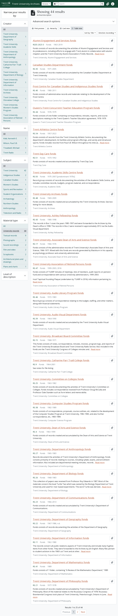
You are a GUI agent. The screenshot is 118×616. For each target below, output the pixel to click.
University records (14, 231)
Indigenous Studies (14, 176)
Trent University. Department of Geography (14, 37)
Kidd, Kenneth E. (14, 139)
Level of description (9, 275)
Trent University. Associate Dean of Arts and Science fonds (65, 240)
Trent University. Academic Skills (14, 45)
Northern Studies (14, 204)
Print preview (39, 28)
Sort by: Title (89, 33)
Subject (7, 160)
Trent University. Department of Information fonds (61, 538)
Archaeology (14, 199)
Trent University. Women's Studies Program (14, 108)
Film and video (14, 250)
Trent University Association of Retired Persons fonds (62, 264)
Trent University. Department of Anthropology (14, 54)
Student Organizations (14, 195)
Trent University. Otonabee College (14, 98)
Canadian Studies (14, 180)
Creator (7, 23)
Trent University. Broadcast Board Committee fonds (61, 336)
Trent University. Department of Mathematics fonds (61, 562)
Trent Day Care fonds (44, 153)
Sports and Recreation (14, 190)
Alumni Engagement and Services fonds (54, 40)
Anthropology (14, 209)
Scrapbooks (14, 255)
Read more (99, 54)
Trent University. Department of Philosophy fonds (60, 581)
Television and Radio (14, 213)
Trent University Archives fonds (50, 194)
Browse (46, 4)
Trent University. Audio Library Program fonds (58, 293)
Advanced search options (46, 21)
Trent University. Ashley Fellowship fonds (55, 215)
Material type (10, 220)
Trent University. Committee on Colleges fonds (58, 379)
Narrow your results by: (15, 14)
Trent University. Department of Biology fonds (58, 473)
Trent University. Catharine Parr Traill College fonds (61, 360)
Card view (66, 28)
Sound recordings (14, 245)
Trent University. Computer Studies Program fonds (61, 403)
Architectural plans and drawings (14, 260)
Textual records (14, 236)
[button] (107, 3)
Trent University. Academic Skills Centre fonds (58, 172)
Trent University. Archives (14, 91)
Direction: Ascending (106, 33)
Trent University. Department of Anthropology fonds (62, 449)
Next (83, 612)
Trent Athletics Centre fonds (48, 129)
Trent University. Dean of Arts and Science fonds (59, 427)
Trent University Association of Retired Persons (14, 118)
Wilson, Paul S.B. (14, 144)
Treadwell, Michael (14, 148)
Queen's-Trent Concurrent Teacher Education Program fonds (66, 108)
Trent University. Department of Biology (14, 73)
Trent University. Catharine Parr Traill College (14, 65)
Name (6, 128)
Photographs (14, 241)
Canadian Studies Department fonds (53, 65)
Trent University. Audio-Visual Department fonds (59, 314)
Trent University (14, 171)
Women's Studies (14, 185)
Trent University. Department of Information (14, 82)
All (4, 29)
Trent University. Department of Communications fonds (63, 498)
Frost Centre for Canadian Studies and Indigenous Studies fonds (68, 86)
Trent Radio (14, 153)
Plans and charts (14, 267)
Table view (78, 28)
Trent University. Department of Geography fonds (60, 519)
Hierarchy (53, 28)
